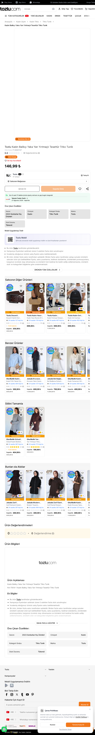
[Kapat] (89, 709)
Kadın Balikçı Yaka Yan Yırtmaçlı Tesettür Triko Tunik (26, 25)
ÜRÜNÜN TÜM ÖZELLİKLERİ (45, 270)
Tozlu (15, 248)
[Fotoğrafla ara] (53, 9)
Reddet (52, 725)
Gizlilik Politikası (81, 717)
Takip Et (86, 175)
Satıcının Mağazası (17, 181)
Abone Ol (84, 705)
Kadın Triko (34, 22)
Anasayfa (8, 22)
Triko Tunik (47, 22)
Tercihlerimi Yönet (65, 729)
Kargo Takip (91, 2)
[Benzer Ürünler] (21, 291)
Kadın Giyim (21, 22)
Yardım (51, 669)
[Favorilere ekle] (21, 286)
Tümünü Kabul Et (78, 725)
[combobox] (11, 712)
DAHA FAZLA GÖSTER (46, 623)
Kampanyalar (10, 676)
